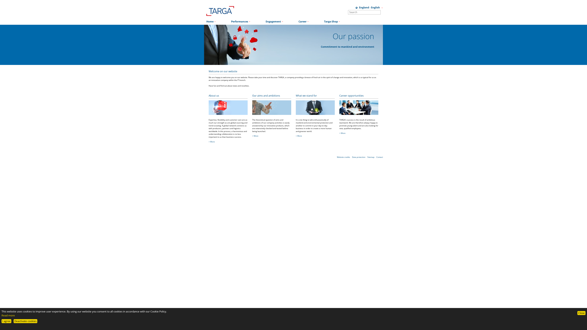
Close (581, 313)
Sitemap (370, 157)
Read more (8, 315)
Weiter (387, 60)
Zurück (199, 60)
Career (302, 21)
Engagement (273, 21)
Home (210, 21)
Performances (239, 21)
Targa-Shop (331, 21)
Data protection (358, 157)
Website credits (343, 157)
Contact (379, 157)
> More (212, 141)
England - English (369, 7)
